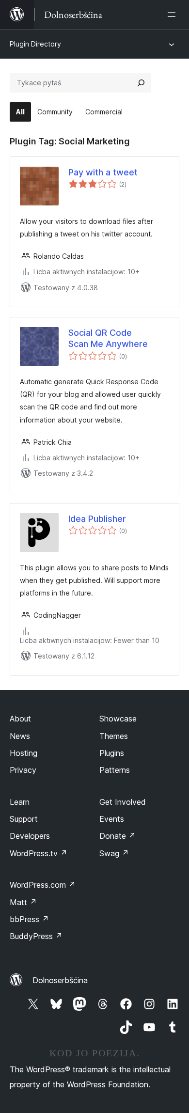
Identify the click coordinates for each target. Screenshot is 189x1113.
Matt (23, 902)
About (20, 718)
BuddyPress (36, 936)
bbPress (29, 919)
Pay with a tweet (103, 172)
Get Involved (122, 802)
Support (24, 819)
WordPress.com (43, 885)
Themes (113, 736)
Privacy (23, 770)
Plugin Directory (35, 44)
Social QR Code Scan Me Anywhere (108, 338)
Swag (114, 853)
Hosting (23, 753)
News (20, 736)
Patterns (114, 770)
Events (111, 819)
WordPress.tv (38, 853)
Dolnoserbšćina (60, 980)
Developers (30, 836)
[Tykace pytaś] (141, 83)
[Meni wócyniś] (173, 14)
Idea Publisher (97, 519)
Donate (117, 836)
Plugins (111, 753)
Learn (20, 802)
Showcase (118, 718)
